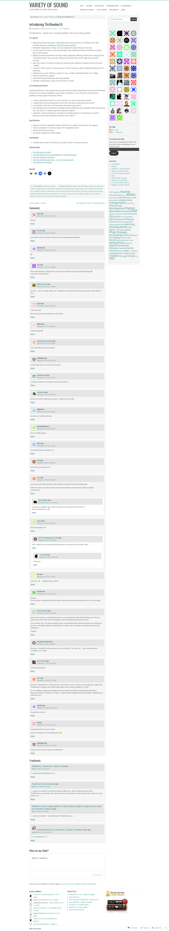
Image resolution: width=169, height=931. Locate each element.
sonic (92, 194)
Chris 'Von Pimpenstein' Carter (48, 538)
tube (133, 253)
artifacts (92, 186)
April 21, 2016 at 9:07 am (40, 811)
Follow (113, 153)
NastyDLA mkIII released (120, 185)
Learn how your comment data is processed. (78, 884)
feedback (129, 217)
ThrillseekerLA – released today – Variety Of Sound (48, 766)
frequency (120, 219)
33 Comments (65, 29)
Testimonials (126, 6)
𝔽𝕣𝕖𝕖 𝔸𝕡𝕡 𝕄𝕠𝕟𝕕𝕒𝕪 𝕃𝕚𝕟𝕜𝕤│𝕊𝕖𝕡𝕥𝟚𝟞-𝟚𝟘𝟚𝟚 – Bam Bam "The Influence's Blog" (62, 830)
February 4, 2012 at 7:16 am (46, 577)
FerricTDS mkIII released (121, 173)
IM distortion (61, 191)
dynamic (37, 191)
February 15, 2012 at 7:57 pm (46, 680)
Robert (39, 521)
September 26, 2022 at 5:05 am (42, 832)
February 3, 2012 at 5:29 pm (46, 306)
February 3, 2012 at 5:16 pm (46, 216)
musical (45, 194)
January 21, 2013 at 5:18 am (41, 786)
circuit (122, 197)
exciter (43, 191)
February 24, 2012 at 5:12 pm (46, 725)
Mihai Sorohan (42, 284)
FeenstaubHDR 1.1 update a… (48, 924)
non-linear (53, 194)
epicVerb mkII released (120, 171)
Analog (125, 191)
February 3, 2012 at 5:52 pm (46, 360)
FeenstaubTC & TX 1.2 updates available (82, 894)
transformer (115, 253)
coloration (48, 189)
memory (33, 194)
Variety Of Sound (48, 5)
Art (124, 195)
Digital (130, 208)
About (123, 10)
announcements (116, 195)
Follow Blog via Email (116, 139)
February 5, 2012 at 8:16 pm (46, 644)
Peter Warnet (41, 661)
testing (134, 251)
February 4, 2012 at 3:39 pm (47, 540)
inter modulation (73, 191)
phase (128, 230)
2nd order (73, 186)
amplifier (84, 186)
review (131, 240)
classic (128, 198)
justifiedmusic (41, 375)
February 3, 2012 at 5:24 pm (46, 233)
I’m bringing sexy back (42, 152)
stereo (122, 251)
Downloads (99, 6)
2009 (111, 192)
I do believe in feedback (42, 162)
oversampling (120, 230)
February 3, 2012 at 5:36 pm (46, 343)
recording (80, 194)
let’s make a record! (38, 203)
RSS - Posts (114, 130)
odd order (62, 194)
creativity (130, 203)
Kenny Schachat (42, 611)
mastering (99, 191)
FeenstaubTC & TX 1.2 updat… (50, 900)
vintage (123, 256)
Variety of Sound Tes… (40, 908)
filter (111, 219)
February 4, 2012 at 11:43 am (46, 594)
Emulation (132, 214)
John (34, 924)
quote (135, 235)
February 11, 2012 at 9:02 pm (46, 663)
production (127, 235)
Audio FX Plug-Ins (50, 17)
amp (79, 186)
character (39, 189)
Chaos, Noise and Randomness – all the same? (83, 899)
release (123, 238)
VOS (136, 256)
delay (112, 205)
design (118, 205)
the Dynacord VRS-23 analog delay (90, 203)
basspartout (40, 392)
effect (125, 214)
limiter (121, 224)
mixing (39, 194)
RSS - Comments (116, 132)
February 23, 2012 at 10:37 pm (47, 708)
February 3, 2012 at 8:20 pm (46, 463)
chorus (115, 198)
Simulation (123, 245)
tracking (62, 196)
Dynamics (119, 214)
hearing (121, 222)
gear (131, 219)
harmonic (113, 222)
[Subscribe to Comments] (110, 132)
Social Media (102, 10)
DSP (31, 191)
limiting (91, 191)
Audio (32, 189)
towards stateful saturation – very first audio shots (53, 160)
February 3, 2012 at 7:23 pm (46, 446)
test (130, 251)
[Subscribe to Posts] (110, 130)
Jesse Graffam (42, 500)
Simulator (114, 248)
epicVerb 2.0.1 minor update (78, 907)
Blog (82, 6)
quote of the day (74, 897)
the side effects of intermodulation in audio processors (55, 155)
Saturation (116, 242)
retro (128, 238)
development (117, 208)
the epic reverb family (119, 180)
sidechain (128, 243)
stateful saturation (44, 196)
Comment (97, 875)
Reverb (113, 240)
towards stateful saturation (44, 157)
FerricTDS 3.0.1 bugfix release (79, 905)
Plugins (89, 6)
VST (112, 258)
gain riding (51, 191)
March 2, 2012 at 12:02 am (40, 769)
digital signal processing (83, 189)
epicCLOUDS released (119, 178)
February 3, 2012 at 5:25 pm (46, 250)
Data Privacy (114, 10)
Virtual (131, 256)
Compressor (68, 189)
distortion (98, 189)
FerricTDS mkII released (120, 182)
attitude (100, 186)
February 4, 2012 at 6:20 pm (48, 557)
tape (126, 250)
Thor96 (39, 231)
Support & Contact (87, 10)
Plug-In (114, 232)
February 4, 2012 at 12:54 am (47, 502)
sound (123, 248)
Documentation (112, 6)
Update (114, 255)
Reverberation (123, 240)
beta (110, 198)
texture (56, 196)
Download (126, 211)
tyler (38, 477)
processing (115, 235)
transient (126, 253)
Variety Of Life (51, 29)
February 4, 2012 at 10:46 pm (46, 613)
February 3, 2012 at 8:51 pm (46, 480)
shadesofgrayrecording (44, 341)
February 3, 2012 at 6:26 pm (46, 429)
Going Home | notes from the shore (43, 784)
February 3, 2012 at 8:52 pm (46, 523)
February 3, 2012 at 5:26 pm (46, 267)
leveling (84, 191)
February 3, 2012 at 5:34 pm (46, 326)
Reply (33, 224)
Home (41, 17)
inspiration (128, 222)
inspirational (113, 224)
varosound (42, 555)
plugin (123, 232)
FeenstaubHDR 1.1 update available (80, 902)
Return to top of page (35, 929)
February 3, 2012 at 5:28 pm (46, 286)
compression (58, 189)
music (124, 227)
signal (86, 194)
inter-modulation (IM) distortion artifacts (59, 45)
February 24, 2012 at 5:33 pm (46, 745)
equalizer (117, 217)
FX (127, 219)
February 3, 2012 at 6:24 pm (46, 411)
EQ (111, 216)
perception (71, 194)
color (134, 197)
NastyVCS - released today (121, 169)
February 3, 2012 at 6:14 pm (46, 394)
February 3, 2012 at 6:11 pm (46, 377)
